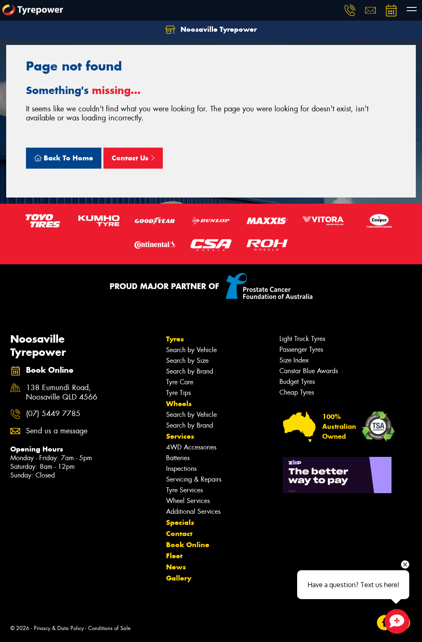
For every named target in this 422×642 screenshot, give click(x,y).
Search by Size (187, 360)
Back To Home (67, 157)
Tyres (175, 338)
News (176, 566)
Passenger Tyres (301, 349)
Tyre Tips (178, 392)
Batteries (178, 458)
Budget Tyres (297, 381)
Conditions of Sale (109, 628)
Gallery (178, 578)
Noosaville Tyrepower (217, 29)
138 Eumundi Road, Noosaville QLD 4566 (61, 392)
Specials (180, 522)
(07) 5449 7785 (53, 414)
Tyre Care (179, 382)
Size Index (294, 360)
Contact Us (131, 157)
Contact (179, 533)
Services (180, 436)
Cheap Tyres (296, 392)
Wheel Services (188, 500)
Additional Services (193, 511)
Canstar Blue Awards (308, 371)
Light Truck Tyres (302, 338)
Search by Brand (189, 371)
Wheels (179, 403)
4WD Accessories (191, 447)
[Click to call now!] (350, 10)
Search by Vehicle (191, 350)
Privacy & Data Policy (59, 628)
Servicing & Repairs (193, 479)
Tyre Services (184, 490)
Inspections (181, 468)
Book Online (187, 544)
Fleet (174, 555)
